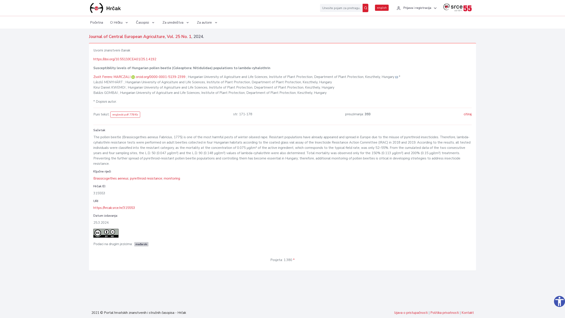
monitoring (172, 178)
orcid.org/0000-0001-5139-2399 (160, 77)
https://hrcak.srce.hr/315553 (114, 208)
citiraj (468, 114)
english (382, 7)
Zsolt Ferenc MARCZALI (112, 77)
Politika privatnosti (444, 312)
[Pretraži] (365, 8)
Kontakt (467, 312)
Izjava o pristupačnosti (411, 312)
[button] (416, 8)
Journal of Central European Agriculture (127, 37)
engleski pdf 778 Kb (125, 114)
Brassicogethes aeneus (110, 178)
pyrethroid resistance (146, 178)
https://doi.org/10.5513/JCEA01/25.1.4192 (124, 59)
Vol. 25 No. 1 (179, 37)
